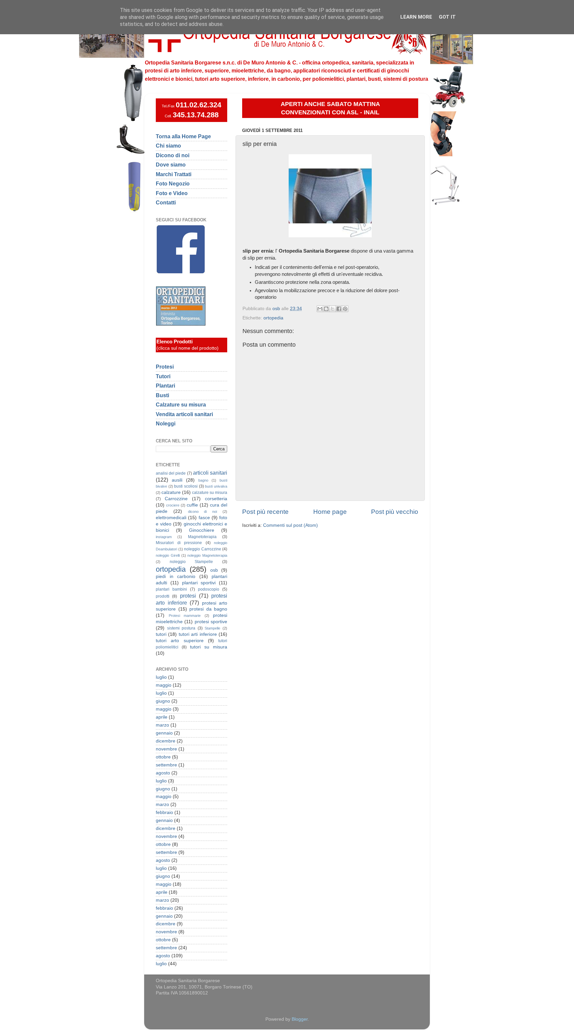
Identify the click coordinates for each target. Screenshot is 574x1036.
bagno (203, 480)
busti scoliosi (186, 486)
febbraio (164, 812)
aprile (161, 717)
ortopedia (273, 317)
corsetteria (216, 498)
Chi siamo (168, 146)
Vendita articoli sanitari (184, 414)
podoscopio (208, 589)
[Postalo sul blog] (326, 308)
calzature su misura (209, 492)
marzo (162, 725)
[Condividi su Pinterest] (345, 308)
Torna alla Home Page (183, 136)
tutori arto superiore (180, 640)
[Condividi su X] (332, 308)
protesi (188, 596)
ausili (177, 480)
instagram (164, 537)
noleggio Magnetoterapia (207, 555)
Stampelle (212, 628)
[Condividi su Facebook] (338, 308)
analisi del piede (171, 473)
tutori (161, 634)
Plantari (165, 386)
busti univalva (216, 486)
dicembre (165, 741)
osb (214, 570)
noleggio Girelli (168, 555)
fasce (204, 517)
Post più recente (265, 511)
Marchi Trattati (173, 174)
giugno (163, 701)
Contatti (166, 202)
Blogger (300, 1019)
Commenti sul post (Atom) (290, 525)
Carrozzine (176, 498)
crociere (172, 505)
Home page (330, 511)
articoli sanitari (210, 473)
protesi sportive (211, 621)
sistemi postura (181, 628)
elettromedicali (171, 517)
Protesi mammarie (185, 616)
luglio (161, 677)
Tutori (163, 376)
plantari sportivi (199, 582)
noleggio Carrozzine (202, 549)
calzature (171, 492)
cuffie (192, 505)
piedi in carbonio (175, 576)
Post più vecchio (394, 511)
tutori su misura (208, 646)
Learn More (416, 17)
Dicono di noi (172, 155)
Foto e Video (172, 193)
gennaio (164, 733)
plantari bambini (171, 589)
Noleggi (165, 423)
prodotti (162, 596)
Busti (162, 395)
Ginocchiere (201, 530)
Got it (447, 17)
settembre (166, 764)
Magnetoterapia (202, 536)
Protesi (165, 367)
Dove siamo (171, 165)
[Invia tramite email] (320, 308)
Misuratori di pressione (179, 542)
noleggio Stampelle (191, 561)
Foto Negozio (173, 183)
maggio (163, 685)
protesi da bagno (208, 609)
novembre (166, 749)
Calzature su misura (181, 404)
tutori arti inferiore (198, 634)
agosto (163, 772)
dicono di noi (202, 512)
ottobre (163, 756)
